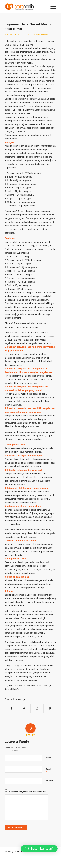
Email (48, 770)
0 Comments (28, 34)
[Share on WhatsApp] (37, 708)
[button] (39, 848)
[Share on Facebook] (11, 708)
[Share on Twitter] (24, 708)
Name (48, 759)
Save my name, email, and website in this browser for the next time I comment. (27, 793)
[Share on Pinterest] (50, 708)
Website (49, 780)
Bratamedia (43, 34)
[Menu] (51, 6)
